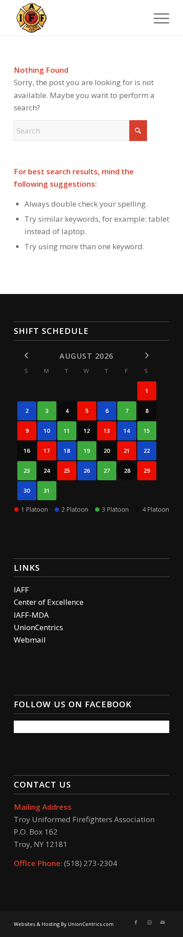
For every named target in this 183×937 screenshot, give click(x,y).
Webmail (30, 640)
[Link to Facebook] (136, 922)
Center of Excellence (49, 602)
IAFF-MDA (31, 615)
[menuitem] (157, 17)
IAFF (21, 589)
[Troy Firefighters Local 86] (76, 17)
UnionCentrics (38, 627)
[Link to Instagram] (149, 922)
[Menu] (157, 17)
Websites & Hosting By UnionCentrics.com (64, 924)
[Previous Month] (26, 355)
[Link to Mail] (162, 922)
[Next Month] (146, 355)
